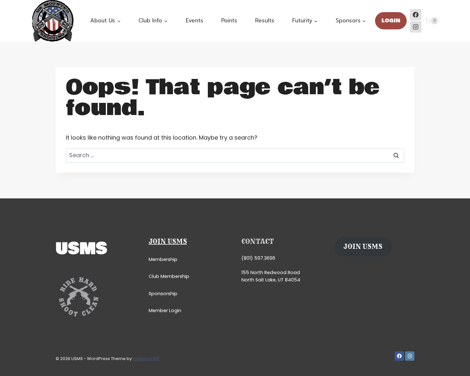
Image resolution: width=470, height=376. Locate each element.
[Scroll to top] (455, 364)
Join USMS (168, 241)
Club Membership (169, 276)
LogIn (390, 21)
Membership (163, 259)
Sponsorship (163, 293)
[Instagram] (415, 27)
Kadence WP (146, 359)
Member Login (165, 310)
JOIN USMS (362, 246)
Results (264, 20)
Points (229, 20)
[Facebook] (415, 14)
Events (194, 20)
